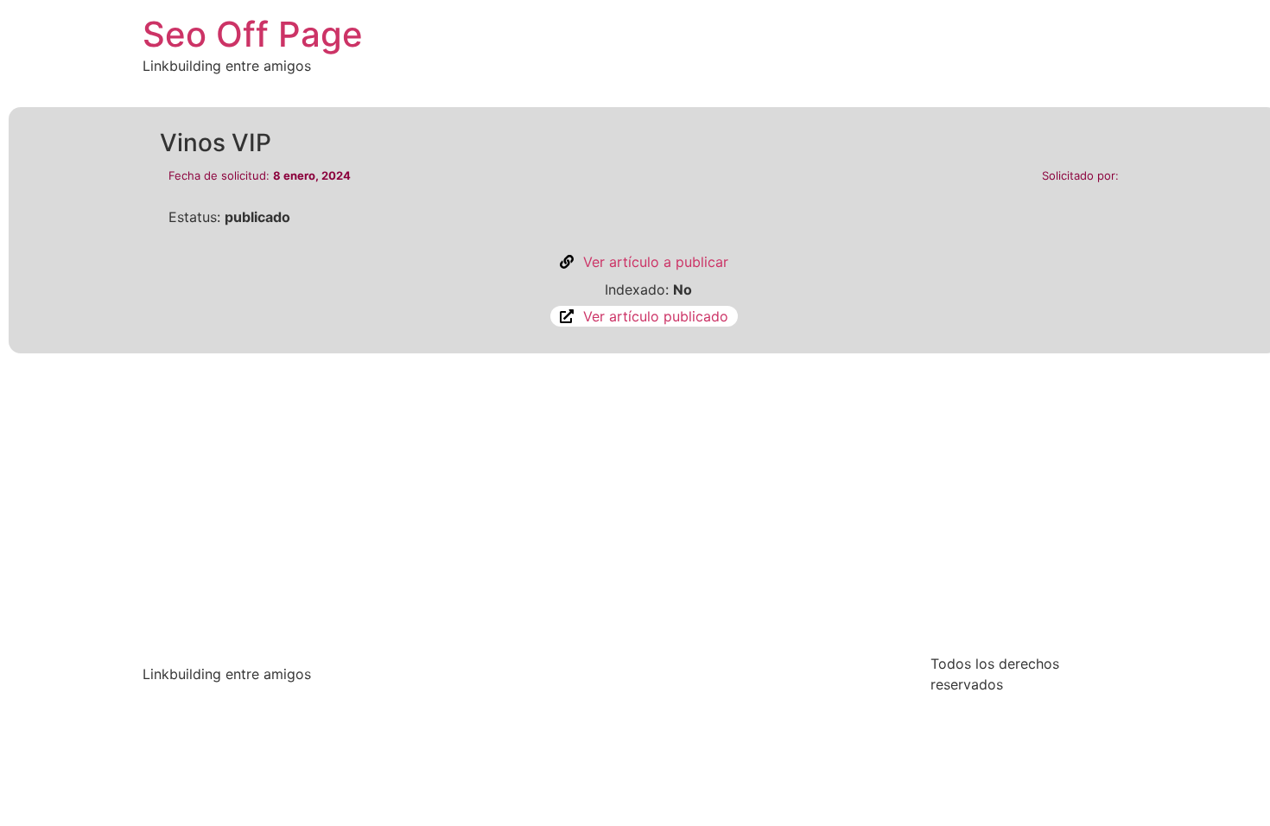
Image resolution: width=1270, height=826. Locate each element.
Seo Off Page (253, 34)
